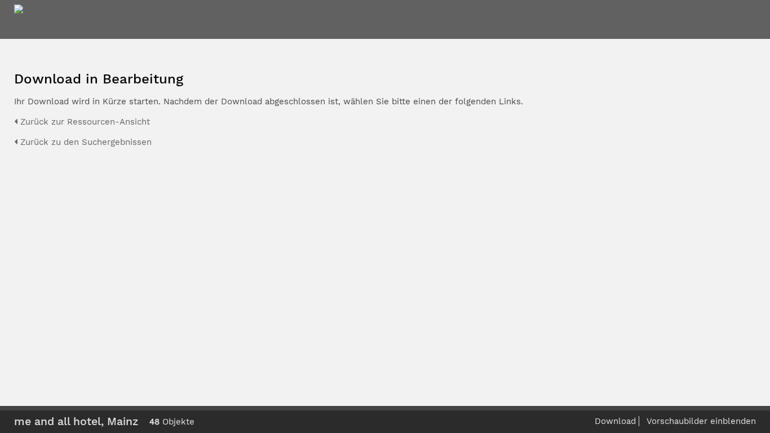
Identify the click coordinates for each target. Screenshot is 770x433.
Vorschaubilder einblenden (701, 421)
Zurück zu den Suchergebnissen (84, 142)
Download (615, 421)
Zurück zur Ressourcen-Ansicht (83, 122)
